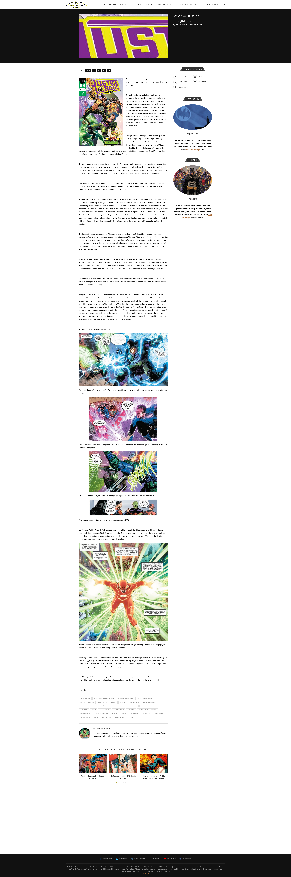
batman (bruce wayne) (145, 698)
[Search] (224, 4)
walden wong (106, 717)
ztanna (131, 717)
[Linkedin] (215, 4)
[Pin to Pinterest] (104, 70)
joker (94, 710)
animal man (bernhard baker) (104, 698)
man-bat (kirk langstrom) (147, 710)
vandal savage (85, 717)
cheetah (113, 702)
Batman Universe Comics (115, 5)
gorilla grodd (85, 706)
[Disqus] (123, 815)
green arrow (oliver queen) (103, 706)
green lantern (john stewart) (126, 706)
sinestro (115, 713)
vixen (96, 717)
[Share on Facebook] (94, 70)
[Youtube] (217, 4)
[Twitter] (210, 4)
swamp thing (146, 713)
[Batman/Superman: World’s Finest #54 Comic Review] (154, 763)
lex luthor (131, 710)
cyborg (122, 702)
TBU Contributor (181, 25)
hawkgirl (158, 706)
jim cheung (84, 710)
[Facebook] (207, 4)
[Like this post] (89, 70)
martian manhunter (101, 713)
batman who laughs (87, 702)
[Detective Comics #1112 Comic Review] (123, 763)
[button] (82, 768)
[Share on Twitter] (99, 70)
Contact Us (145, 873)
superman (134, 713)
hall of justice (146, 706)
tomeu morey (159, 713)
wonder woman (120, 717)
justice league (104, 710)
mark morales (85, 713)
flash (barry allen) (150, 702)
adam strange (85, 698)
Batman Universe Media (142, 5)
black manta (102, 702)
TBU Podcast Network (188, 5)
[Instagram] (212, 4)
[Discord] (220, 4)
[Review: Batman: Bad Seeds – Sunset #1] (93, 763)
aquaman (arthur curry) (126, 698)
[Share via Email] (109, 70)
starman (124, 713)
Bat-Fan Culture (165, 5)
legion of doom (118, 710)
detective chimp (134, 702)
